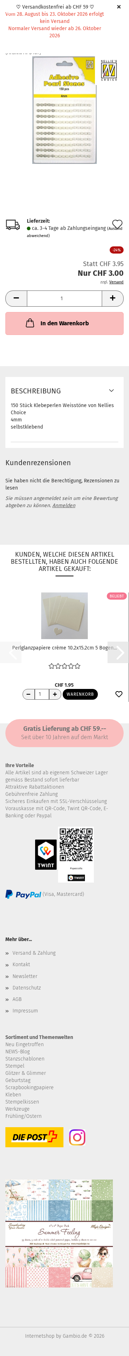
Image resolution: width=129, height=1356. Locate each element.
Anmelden (63, 505)
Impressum (25, 1011)
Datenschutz (27, 988)
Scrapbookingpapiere (29, 1088)
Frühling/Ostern (23, 1116)
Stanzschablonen (24, 1059)
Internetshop (39, 1336)
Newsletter (25, 976)
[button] (16, 298)
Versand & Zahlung (34, 953)
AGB (17, 999)
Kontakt (21, 965)
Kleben (13, 1095)
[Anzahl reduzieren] (29, 694)
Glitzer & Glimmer (25, 1073)
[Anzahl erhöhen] (55, 694)
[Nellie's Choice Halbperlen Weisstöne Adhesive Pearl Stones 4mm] (64, 110)
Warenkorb (80, 694)
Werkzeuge (17, 1109)
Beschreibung (36, 391)
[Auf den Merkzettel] (119, 694)
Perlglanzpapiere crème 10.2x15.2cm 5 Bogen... (64, 648)
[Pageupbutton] (109, 1345)
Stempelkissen (22, 1102)
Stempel (14, 1066)
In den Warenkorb (64, 323)
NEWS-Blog (17, 1052)
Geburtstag (17, 1080)
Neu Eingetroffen (24, 1044)
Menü (11, 11)
